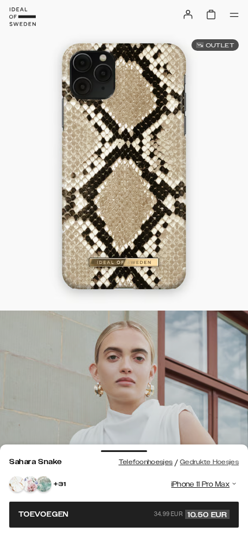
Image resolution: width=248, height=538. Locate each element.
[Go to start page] (22, 17)
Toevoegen (122, 514)
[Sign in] (188, 14)
